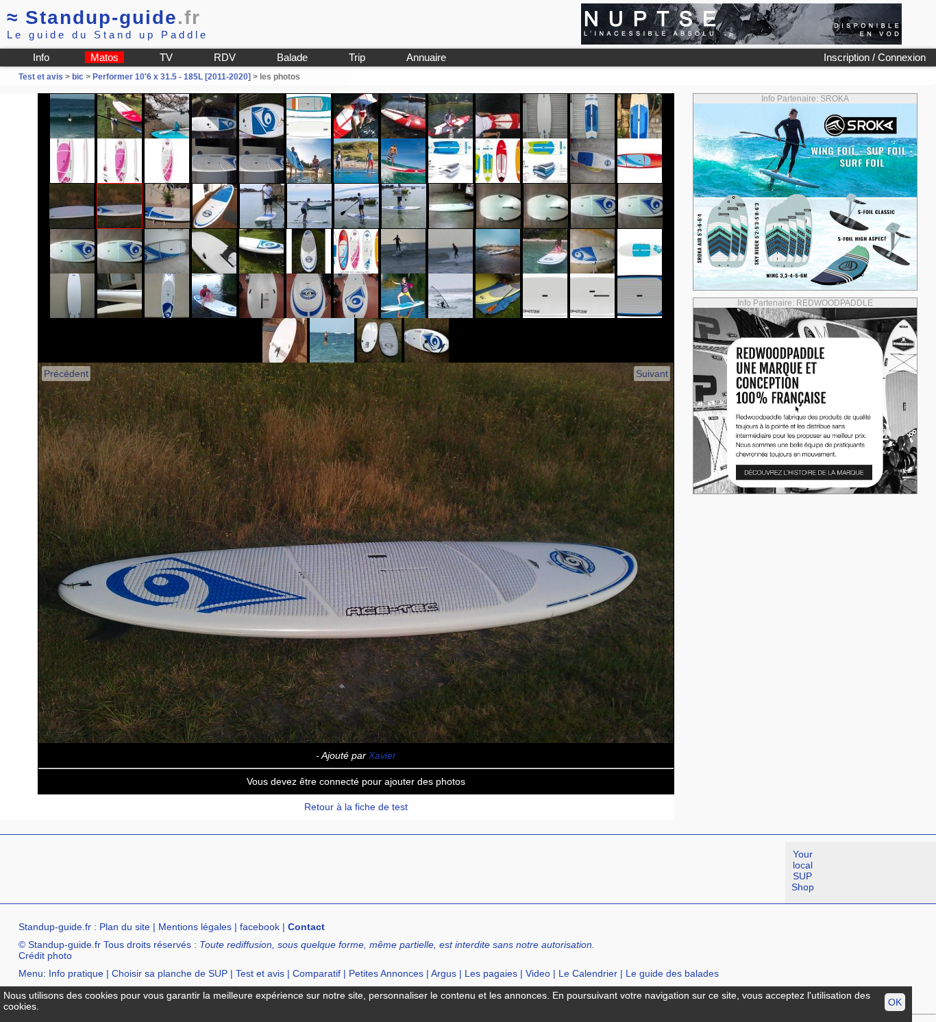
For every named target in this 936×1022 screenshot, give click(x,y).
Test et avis (42, 77)
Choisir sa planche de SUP (169, 973)
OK (895, 1002)
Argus (443, 973)
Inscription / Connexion (875, 57)
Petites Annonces (386, 973)
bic (78, 77)
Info (41, 57)
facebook (260, 926)
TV (166, 57)
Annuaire (426, 57)
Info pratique (76, 973)
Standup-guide (104, 17)
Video (538, 973)
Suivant (652, 373)
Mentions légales (195, 926)
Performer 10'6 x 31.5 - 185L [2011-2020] (172, 77)
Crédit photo (45, 955)
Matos (104, 57)
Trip (357, 57)
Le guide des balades (672, 973)
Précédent (66, 373)
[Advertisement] (249, 872)
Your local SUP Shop (802, 870)
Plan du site (124, 926)
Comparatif (317, 973)
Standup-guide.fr (55, 926)
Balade (292, 57)
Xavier (382, 755)
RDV (225, 57)
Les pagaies (491, 973)
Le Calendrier (587, 973)
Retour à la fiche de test (356, 806)
